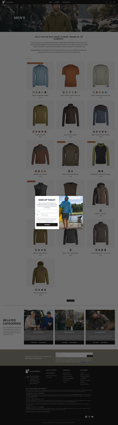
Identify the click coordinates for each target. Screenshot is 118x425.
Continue (47, 224)
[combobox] (38, 214)
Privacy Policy (48, 221)
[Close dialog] (81, 197)
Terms (52, 221)
